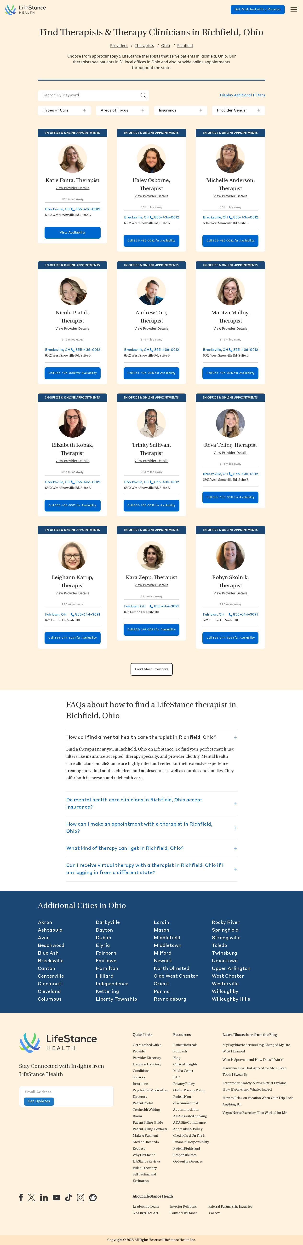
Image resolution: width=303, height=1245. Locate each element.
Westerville (225, 984)
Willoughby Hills (231, 999)
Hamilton (107, 968)
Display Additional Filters (242, 95)
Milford (163, 953)
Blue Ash (48, 953)
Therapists (144, 45)
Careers (215, 1213)
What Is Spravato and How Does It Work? (253, 1060)
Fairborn (106, 953)
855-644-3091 (87, 614)
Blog (176, 1058)
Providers (119, 45)
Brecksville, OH (57, 209)
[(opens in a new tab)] (21, 1197)
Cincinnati (50, 984)
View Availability (73, 232)
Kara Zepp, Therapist (151, 578)
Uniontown (225, 961)
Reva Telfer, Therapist (230, 445)
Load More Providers (151, 669)
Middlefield (167, 938)
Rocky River (226, 922)
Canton (46, 968)
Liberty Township (116, 999)
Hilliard (105, 976)
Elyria (103, 945)
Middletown (168, 945)
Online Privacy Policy (189, 1090)
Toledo (219, 945)
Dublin (103, 938)
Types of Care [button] (64, 110)
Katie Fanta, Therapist (72, 181)
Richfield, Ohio (133, 749)
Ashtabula (50, 930)
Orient (161, 984)
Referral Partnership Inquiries (230, 1207)
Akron (45, 922)
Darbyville (108, 922)
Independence (112, 984)
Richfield (185, 45)
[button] (147, 1058)
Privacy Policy (184, 1084)
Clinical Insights (185, 1064)
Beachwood (51, 945)
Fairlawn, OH (56, 614)
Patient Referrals (185, 1045)
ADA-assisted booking (190, 1116)
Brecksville (50, 961)
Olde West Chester (176, 976)
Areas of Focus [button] (122, 110)
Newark (163, 961)
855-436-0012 (87, 209)
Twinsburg (224, 953)
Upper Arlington (231, 968)
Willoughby (225, 991)
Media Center (183, 1071)
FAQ (176, 1077)
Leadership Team (146, 1207)
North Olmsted (171, 968)
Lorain (161, 922)
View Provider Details (72, 188)
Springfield (225, 930)
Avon (44, 938)
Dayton (104, 930)
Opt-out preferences (188, 1161)
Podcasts (180, 1051)
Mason (161, 930)
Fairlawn (106, 961)
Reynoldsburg (170, 999)
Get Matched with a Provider (257, 9)
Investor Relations (183, 1207)
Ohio (165, 45)
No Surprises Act (145, 1213)
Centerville (51, 976)
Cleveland (49, 991)
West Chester (228, 976)
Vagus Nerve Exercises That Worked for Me (255, 1113)
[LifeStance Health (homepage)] (25, 9)
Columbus (50, 999)
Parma (162, 991)
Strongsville (226, 938)
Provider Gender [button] (238, 110)
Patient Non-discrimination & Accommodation (186, 1103)
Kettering (107, 991)
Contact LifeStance (183, 1213)
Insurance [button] (180, 110)
